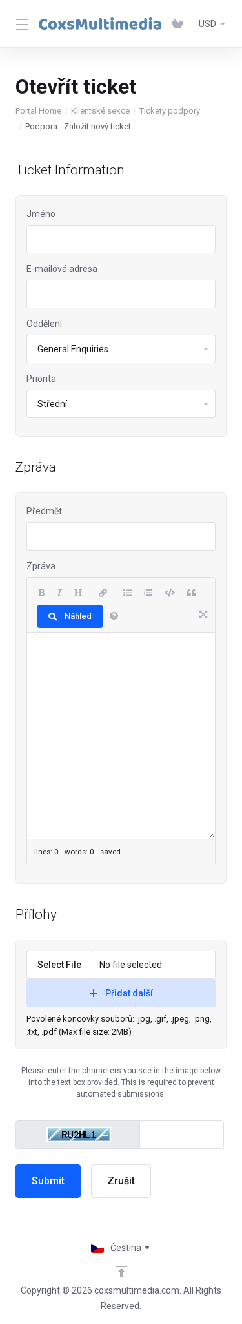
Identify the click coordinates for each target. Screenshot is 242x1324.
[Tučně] (41, 593)
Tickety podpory (169, 111)
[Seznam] (127, 593)
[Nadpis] (78, 593)
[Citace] (191, 593)
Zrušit (121, 1181)
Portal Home (38, 111)
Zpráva (40, 566)
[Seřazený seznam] (148, 593)
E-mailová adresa (61, 269)
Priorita (41, 378)
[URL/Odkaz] (103, 593)
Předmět (44, 511)
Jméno (40, 214)
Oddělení (44, 324)
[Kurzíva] (59, 593)
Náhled (78, 616)
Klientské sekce (100, 111)
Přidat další (129, 993)
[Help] (114, 616)
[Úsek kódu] (170, 593)
